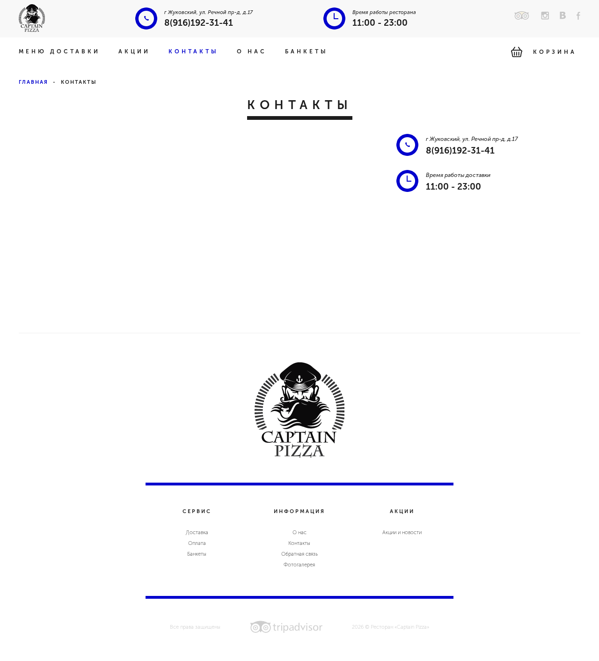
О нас (252, 51)
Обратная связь (299, 554)
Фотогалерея (299, 565)
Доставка (197, 532)
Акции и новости (402, 532)
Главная (33, 82)
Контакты (193, 51)
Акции (134, 51)
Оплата (197, 543)
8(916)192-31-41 (198, 22)
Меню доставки (59, 51)
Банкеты (306, 51)
